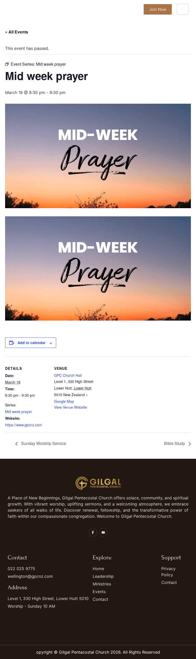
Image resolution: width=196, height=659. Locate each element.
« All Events (16, 32)
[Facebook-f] (93, 532)
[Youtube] (103, 532)
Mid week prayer (18, 411)
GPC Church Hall (68, 375)
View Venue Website (70, 407)
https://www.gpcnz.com (23, 424)
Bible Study (175, 443)
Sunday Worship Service (43, 443)
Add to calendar (31, 342)
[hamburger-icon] (182, 9)
